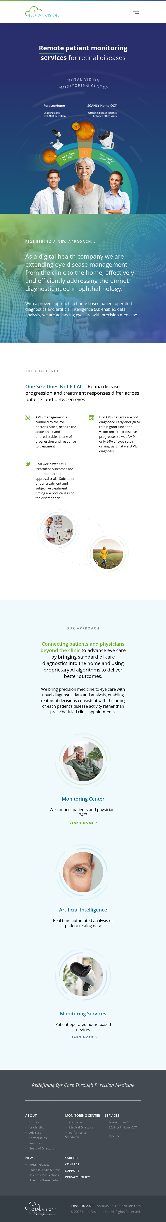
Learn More (81, 822)
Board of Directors (41, 1148)
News (30, 1158)
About (31, 1115)
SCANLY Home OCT (123, 1127)
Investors (35, 1143)
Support (72, 1171)
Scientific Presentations (45, 1180)
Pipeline (114, 1136)
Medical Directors (81, 1127)
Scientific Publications (44, 1175)
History (34, 1122)
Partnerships (38, 1138)
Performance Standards (76, 1135)
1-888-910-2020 (81, 1206)
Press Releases (39, 1164)
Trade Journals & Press (44, 1170)
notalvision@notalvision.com (119, 1206)
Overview (75, 1122)
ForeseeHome (119, 1122)
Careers (72, 1158)
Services (112, 1115)
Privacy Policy (77, 1177)
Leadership (37, 1127)
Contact (72, 1164)
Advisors (35, 1133)
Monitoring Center (82, 1115)
